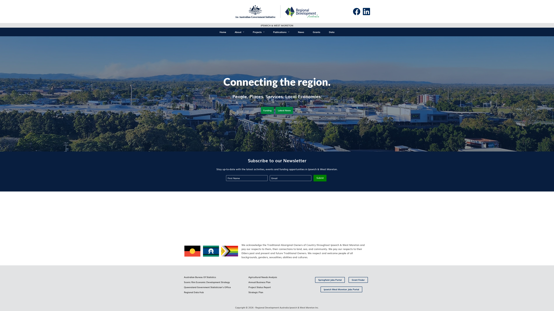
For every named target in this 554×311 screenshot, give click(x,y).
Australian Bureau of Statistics (200, 277)
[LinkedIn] (366, 11)
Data (331, 32)
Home (223, 32)
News (301, 32)
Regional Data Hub (194, 292)
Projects (257, 32)
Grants (316, 32)
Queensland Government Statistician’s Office (207, 287)
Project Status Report (259, 287)
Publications (280, 32)
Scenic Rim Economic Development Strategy (207, 282)
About (238, 32)
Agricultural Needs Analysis (262, 277)
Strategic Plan (255, 292)
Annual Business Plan (259, 282)
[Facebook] (356, 11)
